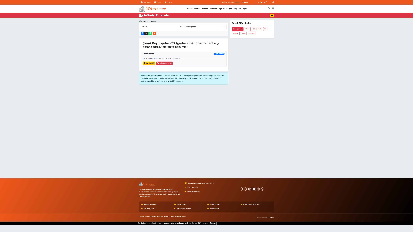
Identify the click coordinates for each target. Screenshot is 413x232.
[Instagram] (250, 189)
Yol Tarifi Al (150, 63)
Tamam (213, 223)
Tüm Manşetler (148, 208)
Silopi (244, 33)
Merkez (236, 33)
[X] (246, 189)
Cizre (248, 29)
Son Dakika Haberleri (183, 208)
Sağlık (229, 9)
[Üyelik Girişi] (272, 2)
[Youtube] (254, 189)
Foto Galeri (147, 2)
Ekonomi (213, 9)
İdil (265, 29)
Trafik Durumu (215, 204)
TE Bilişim (271, 217)
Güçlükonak (257, 29)
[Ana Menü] (273, 8)
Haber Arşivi (214, 208)
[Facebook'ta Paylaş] (142, 33)
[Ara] (269, 8)
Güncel (189, 9)
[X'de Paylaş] (146, 33)
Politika (197, 9)
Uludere (251, 33)
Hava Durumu (181, 204)
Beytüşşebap (238, 29)
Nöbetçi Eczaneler (150, 204)
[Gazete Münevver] (152, 8)
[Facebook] (242, 189)
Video (159, 2)
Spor (245, 9)
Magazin (237, 9)
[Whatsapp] (258, 189)
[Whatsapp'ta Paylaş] (150, 33)
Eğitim (222, 9)
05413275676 (192, 187)
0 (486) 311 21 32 (166, 63)
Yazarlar (169, 2)
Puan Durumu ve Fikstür (251, 204)
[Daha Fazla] (154, 33)
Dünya (205, 9)
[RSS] (262, 189)
